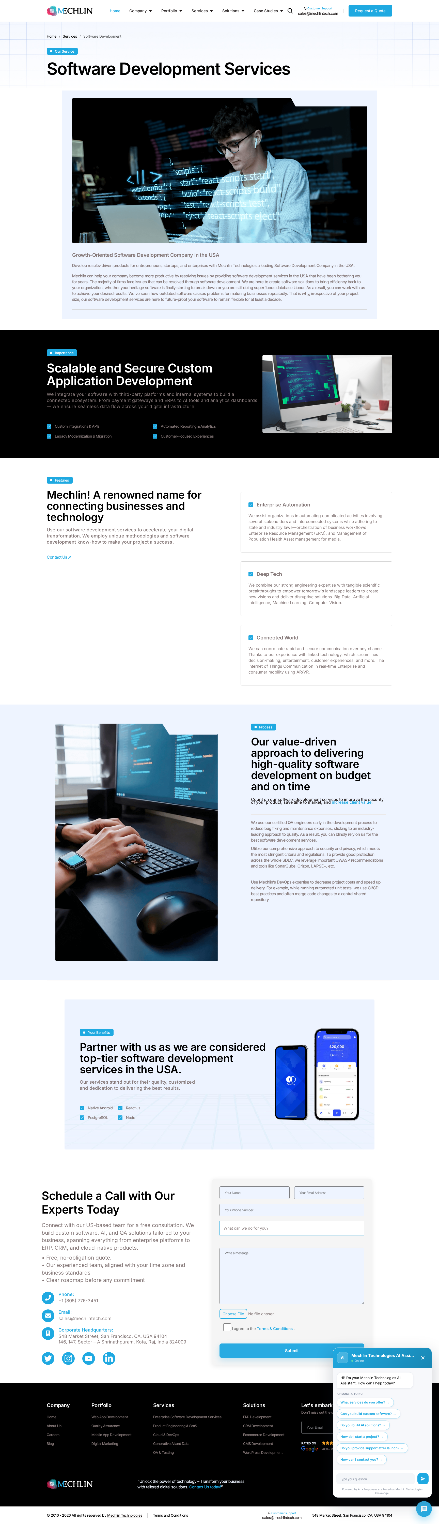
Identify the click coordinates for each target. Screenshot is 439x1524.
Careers (53, 1434)
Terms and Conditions (170, 1515)
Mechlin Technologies (124, 1515)
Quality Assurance (105, 1426)
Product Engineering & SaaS (175, 1426)
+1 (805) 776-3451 (78, 1300)
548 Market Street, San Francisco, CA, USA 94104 (112, 1336)
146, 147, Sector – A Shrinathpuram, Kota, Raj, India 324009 (122, 1341)
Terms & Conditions (275, 1328)
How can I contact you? (359, 1459)
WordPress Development (263, 1452)
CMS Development (258, 1443)
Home (51, 36)
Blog (50, 1443)
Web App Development (109, 1417)
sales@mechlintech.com (318, 13)
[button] (290, 11)
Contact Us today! (205, 1486)
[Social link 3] (88, 1358)
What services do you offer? (362, 1402)
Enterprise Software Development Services (187, 1417)
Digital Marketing (104, 1443)
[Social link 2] (68, 1358)
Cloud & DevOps (166, 1434)
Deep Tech (269, 574)
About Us (54, 1426)
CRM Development (258, 1426)
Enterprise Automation (283, 505)
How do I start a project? (359, 1437)
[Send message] (423, 1478)
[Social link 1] (48, 1358)
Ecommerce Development (264, 1434)
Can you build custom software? (366, 1414)
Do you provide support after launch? (369, 1448)
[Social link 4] (109, 1358)
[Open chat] (424, 1509)
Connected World (277, 638)
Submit (292, 1350)
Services (70, 36)
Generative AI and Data (171, 1443)
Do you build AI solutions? (360, 1425)
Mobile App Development (111, 1434)
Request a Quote (370, 10)
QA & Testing (163, 1452)
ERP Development (257, 1417)
